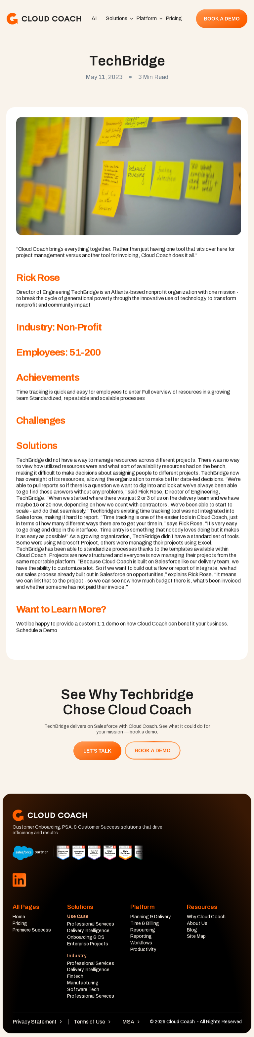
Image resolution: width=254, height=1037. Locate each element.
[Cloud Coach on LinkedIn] (19, 880)
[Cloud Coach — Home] (44, 18)
